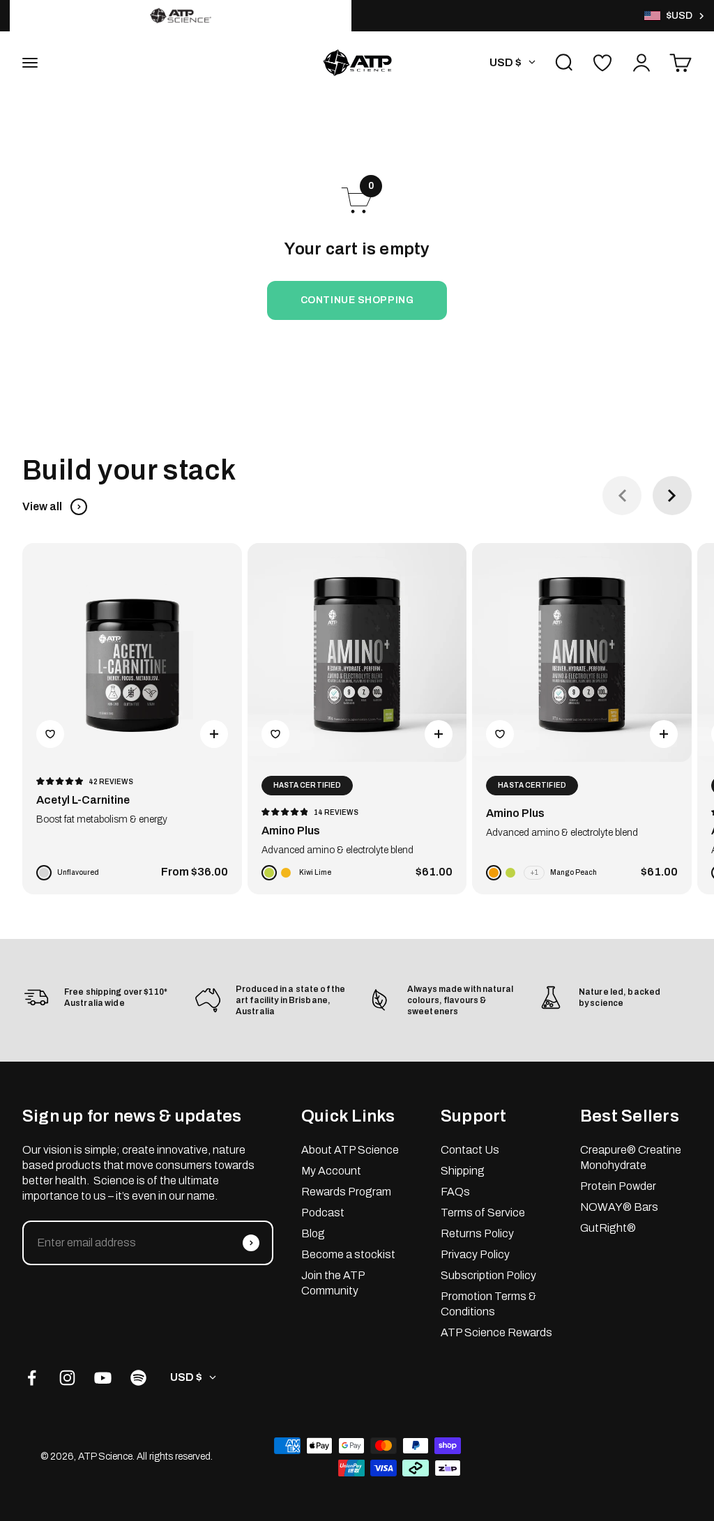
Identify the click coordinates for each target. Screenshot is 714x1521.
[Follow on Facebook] (31, 1377)
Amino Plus (290, 830)
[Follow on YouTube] (102, 1377)
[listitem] (180, 15)
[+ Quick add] (214, 734)
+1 (534, 872)
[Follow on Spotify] (138, 1377)
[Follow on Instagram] (67, 1377)
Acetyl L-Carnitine (83, 800)
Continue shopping (357, 300)
